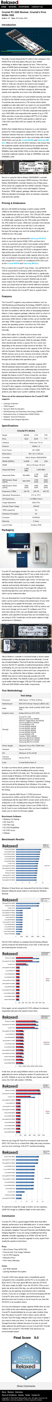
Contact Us (37, 7)
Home (3, 7)
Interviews (24, 7)
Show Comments (26, 1386)
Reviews (12, 7)
